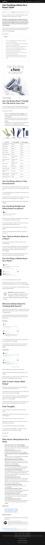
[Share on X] (0, 271)
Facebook (21, 540)
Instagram (24, 540)
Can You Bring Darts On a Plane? (11, 511)
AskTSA (6, 519)
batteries (18, 247)
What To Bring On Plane (28, 1)
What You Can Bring (13, 528)
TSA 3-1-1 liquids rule (14, 53)
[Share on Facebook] (0, 270)
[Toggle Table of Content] (18, 97)
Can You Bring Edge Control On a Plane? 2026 (10, 530)
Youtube (26, 540)
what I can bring (25, 517)
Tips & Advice (22, 1)
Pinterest (19, 540)
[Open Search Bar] (42, 1)
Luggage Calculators (37, 1)
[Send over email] (0, 275)
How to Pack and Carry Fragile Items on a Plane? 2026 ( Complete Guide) (15, 529)
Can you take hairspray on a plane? (11, 508)
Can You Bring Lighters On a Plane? (11, 510)
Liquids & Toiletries (6, 528)
